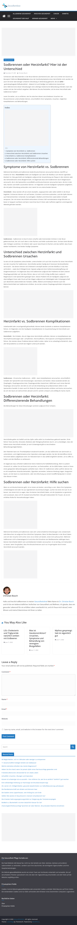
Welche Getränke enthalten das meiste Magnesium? (19, 766)
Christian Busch (23, 73)
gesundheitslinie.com (25, 889)
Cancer (56, 14)
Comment (6, 672)
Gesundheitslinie (40, 601)
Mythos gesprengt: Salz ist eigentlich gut (63, 633)
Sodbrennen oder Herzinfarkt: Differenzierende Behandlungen (27, 158)
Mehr (53, 18)
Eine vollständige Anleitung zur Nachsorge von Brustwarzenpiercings (25, 783)
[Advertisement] (38, 42)
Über (3, 903)
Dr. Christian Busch (66, 601)
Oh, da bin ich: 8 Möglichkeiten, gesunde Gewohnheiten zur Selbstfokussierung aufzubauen (33, 786)
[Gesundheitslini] (4, 16)
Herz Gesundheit (8, 60)
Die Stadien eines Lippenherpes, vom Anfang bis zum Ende (21, 793)
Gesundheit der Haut (21, 18)
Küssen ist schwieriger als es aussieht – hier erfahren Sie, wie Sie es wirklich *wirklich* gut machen (35, 779)
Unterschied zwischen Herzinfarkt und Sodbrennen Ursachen (27, 153)
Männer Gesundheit (40, 18)
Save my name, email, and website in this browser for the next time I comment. (34, 729)
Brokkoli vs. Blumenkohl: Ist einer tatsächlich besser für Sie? (22, 802)
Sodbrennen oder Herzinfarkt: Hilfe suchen (20, 161)
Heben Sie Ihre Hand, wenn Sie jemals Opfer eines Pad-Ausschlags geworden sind (29, 769)
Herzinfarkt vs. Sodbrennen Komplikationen (21, 156)
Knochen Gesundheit (42, 14)
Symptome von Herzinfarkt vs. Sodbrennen (20, 151)
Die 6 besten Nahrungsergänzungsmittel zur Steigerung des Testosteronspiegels (29, 799)
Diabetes (65, 14)
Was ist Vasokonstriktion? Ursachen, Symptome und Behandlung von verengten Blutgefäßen (37, 638)
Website (5, 719)
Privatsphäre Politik (8, 906)
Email (4, 709)
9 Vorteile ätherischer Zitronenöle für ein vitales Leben (20, 773)
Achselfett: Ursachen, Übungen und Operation (17, 776)
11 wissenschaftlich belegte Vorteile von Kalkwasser (19, 763)
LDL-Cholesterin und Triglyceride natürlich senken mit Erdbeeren (11, 634)
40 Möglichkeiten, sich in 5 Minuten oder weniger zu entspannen (23, 759)
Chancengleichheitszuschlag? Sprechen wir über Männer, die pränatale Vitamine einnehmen (33, 806)
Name (5, 699)
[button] (56, 18)
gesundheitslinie (15, 872)
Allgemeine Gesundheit (22, 14)
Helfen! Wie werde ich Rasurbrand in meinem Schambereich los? (23, 796)
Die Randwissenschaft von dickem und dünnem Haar (19, 789)
